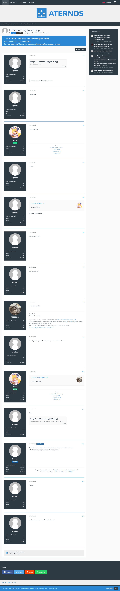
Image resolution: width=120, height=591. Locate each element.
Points (7, 76)
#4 (83, 162)
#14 (83, 516)
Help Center (55, 151)
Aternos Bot (13, 552)
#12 (83, 444)
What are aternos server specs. (103, 70)
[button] (106, 2)
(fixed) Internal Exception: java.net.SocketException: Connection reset (102, 37)
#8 (83, 302)
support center (54, 44)
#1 (83, 55)
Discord (56, 149)
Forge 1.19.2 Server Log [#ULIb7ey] (44, 62)
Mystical (28, 33)
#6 (83, 232)
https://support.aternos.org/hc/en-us (40, 327)
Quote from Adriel (37, 203)
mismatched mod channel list (103, 51)
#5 (83, 197)
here (28, 41)
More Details (109, 588)
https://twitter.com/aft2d (63, 472)
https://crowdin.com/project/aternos (64, 470)
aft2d (21, 471)
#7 (83, 267)
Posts (7, 78)
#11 (83, 409)
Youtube (55, 153)
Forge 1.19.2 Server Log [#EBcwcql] (44, 419)
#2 (83, 90)
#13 (83, 481)
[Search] (115, 2)
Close (116, 588)
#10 (83, 372)
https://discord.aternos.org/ (65, 319)
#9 (83, 337)
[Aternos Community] (60, 13)
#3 (83, 125)
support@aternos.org (56, 147)
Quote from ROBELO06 (39, 378)
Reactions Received (11, 74)
